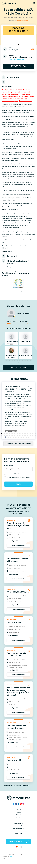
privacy (22, 474)
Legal (11, 856)
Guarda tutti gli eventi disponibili (16, 785)
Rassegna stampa (18, 828)
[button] (18, 44)
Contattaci (18, 826)
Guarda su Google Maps (16, 60)
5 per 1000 (18, 833)
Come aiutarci (18, 823)
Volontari (18, 812)
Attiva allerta (8, 465)
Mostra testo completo (10, 431)
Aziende (18, 814)
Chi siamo (18, 809)
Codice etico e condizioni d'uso (18, 831)
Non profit (18, 817)
